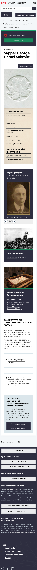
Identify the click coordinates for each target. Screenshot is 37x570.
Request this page (13, 307)
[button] (6, 221)
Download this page (14, 309)
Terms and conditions (14, 555)
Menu (6, 15)
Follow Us (21, 451)
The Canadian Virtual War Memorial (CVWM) (18, 24)
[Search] (34, 8)
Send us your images (18, 424)
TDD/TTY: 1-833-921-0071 (18, 467)
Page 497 (10, 303)
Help (4, 545)
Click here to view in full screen (17, 217)
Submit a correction (18, 428)
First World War (12, 258)
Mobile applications (13, 551)
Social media (10, 548)
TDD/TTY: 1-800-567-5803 (18, 511)
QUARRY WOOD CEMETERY (16, 156)
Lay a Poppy (18, 40)
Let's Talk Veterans (18, 479)
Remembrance (13, 20)
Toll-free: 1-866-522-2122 (19, 462)
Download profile (26, 66)
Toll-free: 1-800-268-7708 (18, 506)
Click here (18, 383)
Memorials (24, 20)
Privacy (8, 558)
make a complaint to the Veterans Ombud (22, 532)
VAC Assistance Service (11, 489)
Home (3, 20)
